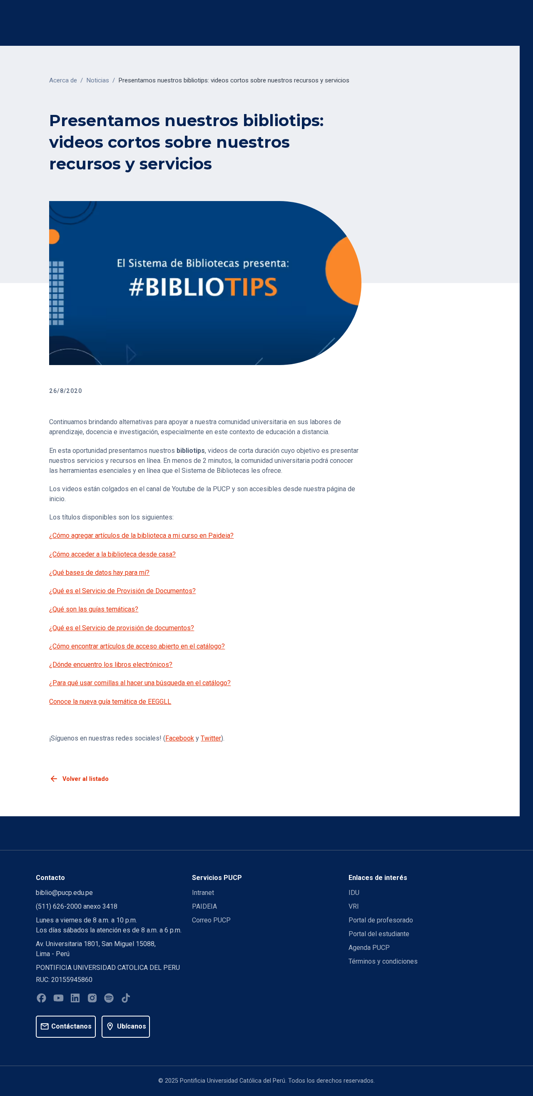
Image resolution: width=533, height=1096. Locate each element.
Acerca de (63, 80)
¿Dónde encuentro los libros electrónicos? (110, 665)
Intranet (203, 893)
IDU (354, 893)
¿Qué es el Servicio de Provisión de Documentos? (122, 591)
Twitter (211, 738)
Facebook (179, 738)
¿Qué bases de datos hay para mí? (99, 573)
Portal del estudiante (379, 934)
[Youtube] (58, 999)
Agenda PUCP (369, 948)
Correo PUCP (211, 920)
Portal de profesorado (381, 920)
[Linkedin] (75, 999)
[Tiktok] (126, 999)
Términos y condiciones (383, 961)
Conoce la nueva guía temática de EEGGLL (110, 702)
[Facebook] (41, 999)
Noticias (97, 80)
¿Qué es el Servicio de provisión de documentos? (121, 628)
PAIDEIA (204, 906)
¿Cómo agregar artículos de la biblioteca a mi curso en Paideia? (141, 535)
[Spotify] (109, 999)
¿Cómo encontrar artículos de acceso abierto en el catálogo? (137, 646)
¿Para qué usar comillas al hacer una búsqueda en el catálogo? (140, 683)
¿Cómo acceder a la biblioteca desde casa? (112, 554)
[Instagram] (92, 999)
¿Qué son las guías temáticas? (93, 609)
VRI (354, 906)
